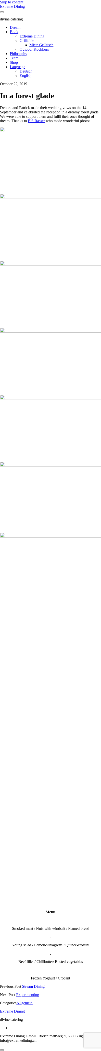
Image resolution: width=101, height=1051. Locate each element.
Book (14, 32)
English (25, 75)
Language (17, 67)
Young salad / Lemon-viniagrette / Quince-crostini (50, 945)
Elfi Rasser (36, 121)
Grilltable (27, 40)
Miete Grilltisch (41, 45)
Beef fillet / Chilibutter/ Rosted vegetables (50, 962)
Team (14, 58)
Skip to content (11, 2)
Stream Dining (33, 986)
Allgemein (24, 1003)
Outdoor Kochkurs (34, 49)
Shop (14, 62)
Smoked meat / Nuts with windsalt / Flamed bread (50, 928)
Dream (15, 27)
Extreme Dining (12, 6)
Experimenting (27, 995)
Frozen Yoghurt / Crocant (50, 978)
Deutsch (26, 71)
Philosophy (18, 54)
